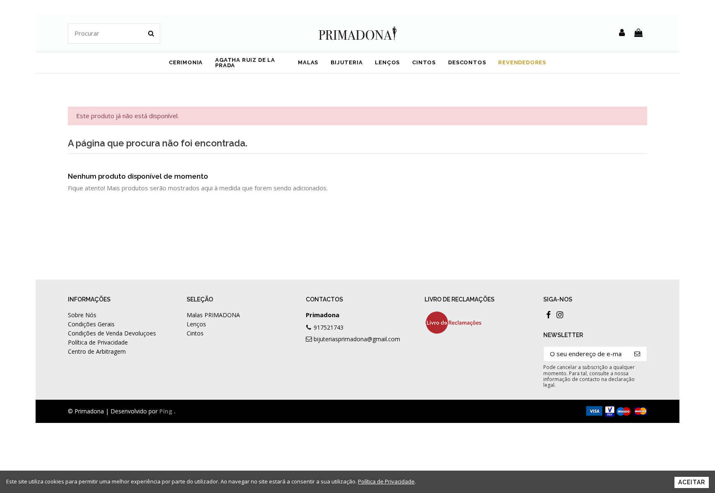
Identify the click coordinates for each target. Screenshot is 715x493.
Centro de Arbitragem (97, 351)
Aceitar (691, 482)
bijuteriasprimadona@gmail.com (357, 339)
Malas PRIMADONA (213, 315)
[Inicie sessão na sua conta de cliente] (622, 33)
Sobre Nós (82, 315)
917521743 (328, 327)
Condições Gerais (91, 324)
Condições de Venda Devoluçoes (112, 333)
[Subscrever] (637, 354)
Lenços (196, 324)
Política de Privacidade (98, 342)
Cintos (195, 333)
